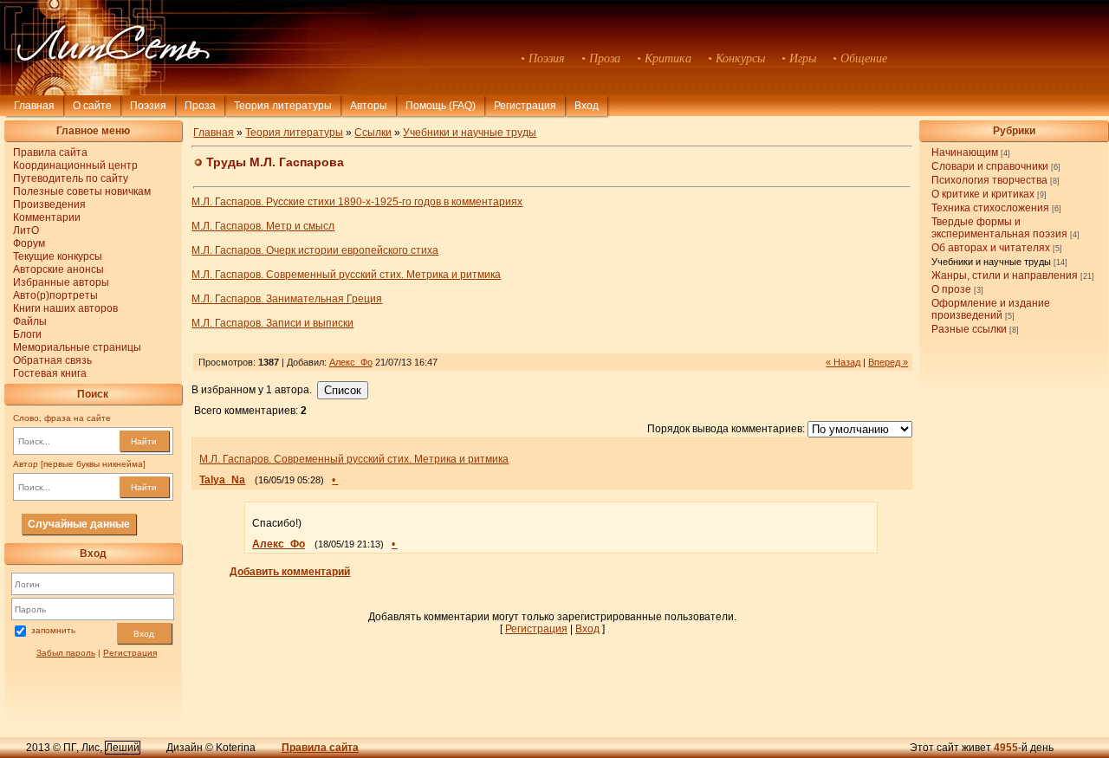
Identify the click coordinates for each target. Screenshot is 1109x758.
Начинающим (964, 152)
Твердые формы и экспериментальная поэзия (999, 228)
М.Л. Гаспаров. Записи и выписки (272, 323)
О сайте (92, 106)
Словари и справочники (989, 166)
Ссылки (373, 132)
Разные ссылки (969, 329)
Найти (144, 441)
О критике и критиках (982, 194)
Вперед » (888, 362)
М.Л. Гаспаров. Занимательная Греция (286, 299)
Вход (143, 633)
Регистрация (525, 106)
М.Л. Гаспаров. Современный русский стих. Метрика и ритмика (346, 275)
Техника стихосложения (990, 208)
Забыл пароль (65, 653)
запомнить (53, 630)
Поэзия (148, 106)
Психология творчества (989, 180)
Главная (34, 106)
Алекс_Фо (351, 362)
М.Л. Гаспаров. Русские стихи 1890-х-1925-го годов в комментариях (356, 202)
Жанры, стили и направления (1004, 275)
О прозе (951, 289)
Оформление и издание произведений (990, 309)
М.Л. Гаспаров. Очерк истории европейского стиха (314, 250)
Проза (200, 106)
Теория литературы (283, 106)
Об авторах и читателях (990, 248)
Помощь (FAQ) (440, 106)
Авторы (368, 106)
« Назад (843, 362)
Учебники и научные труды (991, 261)
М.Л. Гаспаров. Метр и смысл (262, 226)
